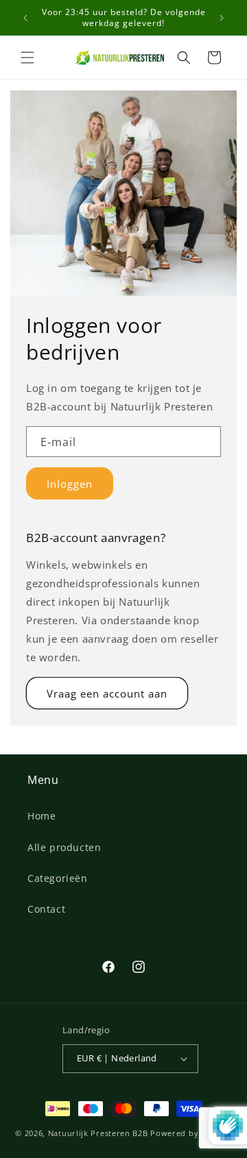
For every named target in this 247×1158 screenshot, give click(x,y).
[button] (27, 57)
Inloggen (70, 484)
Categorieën (57, 878)
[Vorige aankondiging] (25, 18)
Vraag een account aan (107, 693)
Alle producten (64, 847)
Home (41, 815)
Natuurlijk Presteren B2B (98, 1133)
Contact (46, 908)
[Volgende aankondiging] (222, 18)
